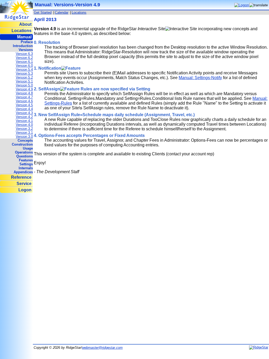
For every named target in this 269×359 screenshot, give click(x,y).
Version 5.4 (24, 69)
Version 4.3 (24, 113)
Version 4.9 (24, 89)
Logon (25, 190)
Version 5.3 (24, 73)
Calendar (61, 12)
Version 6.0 (24, 66)
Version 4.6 (24, 101)
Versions (26, 50)
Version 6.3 (24, 54)
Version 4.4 (24, 109)
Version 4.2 (24, 117)
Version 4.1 (24, 121)
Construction (22, 144)
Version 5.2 (24, 77)
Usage (28, 148)
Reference (21, 177)
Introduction (23, 46)
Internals (26, 168)
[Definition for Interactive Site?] (181, 29)
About (25, 24)
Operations (24, 152)
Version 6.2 (24, 58)
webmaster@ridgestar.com (102, 348)
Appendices (23, 172)
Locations (22, 30)
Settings (26, 164)
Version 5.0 (24, 85)
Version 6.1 (24, 62)
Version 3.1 (24, 133)
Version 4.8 (24, 93)
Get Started (42, 12)
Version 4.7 (24, 97)
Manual (24, 37)
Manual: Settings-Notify (200, 77)
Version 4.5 (24, 105)
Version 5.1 (24, 81)
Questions (24, 156)
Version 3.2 (24, 129)
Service (24, 183)
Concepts (25, 140)
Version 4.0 (24, 125)
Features (26, 160)
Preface (27, 42)
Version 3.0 (24, 137)
